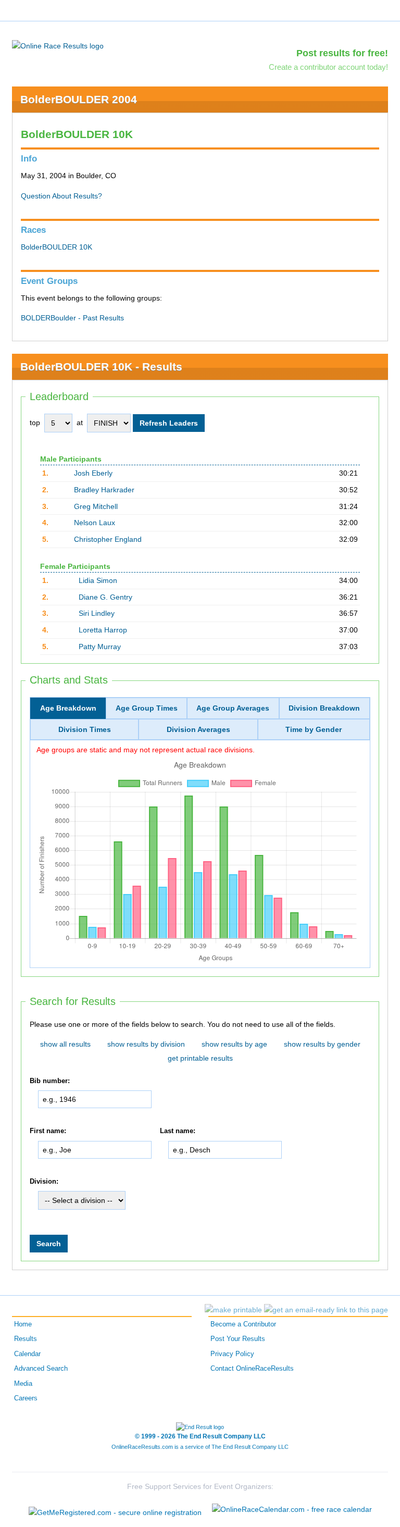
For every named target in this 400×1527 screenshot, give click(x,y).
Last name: (177, 1131)
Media (23, 1383)
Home (23, 1324)
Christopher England (108, 539)
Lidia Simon (98, 580)
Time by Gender (313, 729)
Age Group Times (147, 708)
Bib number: (50, 1081)
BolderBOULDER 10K (56, 247)
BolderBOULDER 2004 (78, 99)
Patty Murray (100, 646)
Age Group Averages (232, 708)
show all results (65, 1044)
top (35, 422)
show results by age (234, 1044)
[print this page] (233, 1310)
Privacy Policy (232, 1354)
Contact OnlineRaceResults (252, 1368)
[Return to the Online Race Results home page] (58, 45)
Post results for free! (342, 53)
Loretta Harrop (103, 630)
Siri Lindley (97, 613)
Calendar (27, 1354)
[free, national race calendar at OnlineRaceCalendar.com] (292, 1509)
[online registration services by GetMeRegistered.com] (115, 1509)
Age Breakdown (68, 708)
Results (25, 1339)
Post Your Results (237, 1339)
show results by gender (322, 1044)
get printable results (200, 1058)
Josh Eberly (93, 473)
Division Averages (198, 729)
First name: (48, 1131)
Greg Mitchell (96, 506)
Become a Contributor (243, 1324)
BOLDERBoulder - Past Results (72, 318)
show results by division (146, 1044)
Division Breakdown (324, 708)
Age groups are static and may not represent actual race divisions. (145, 750)
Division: (44, 1181)
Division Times (84, 729)
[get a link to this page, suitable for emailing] (326, 1310)
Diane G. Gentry (105, 597)
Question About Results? (61, 196)
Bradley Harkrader (104, 490)
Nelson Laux (94, 522)
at (80, 422)
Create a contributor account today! (328, 67)
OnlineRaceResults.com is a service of (200, 1447)
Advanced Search (41, 1368)
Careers (26, 1398)
